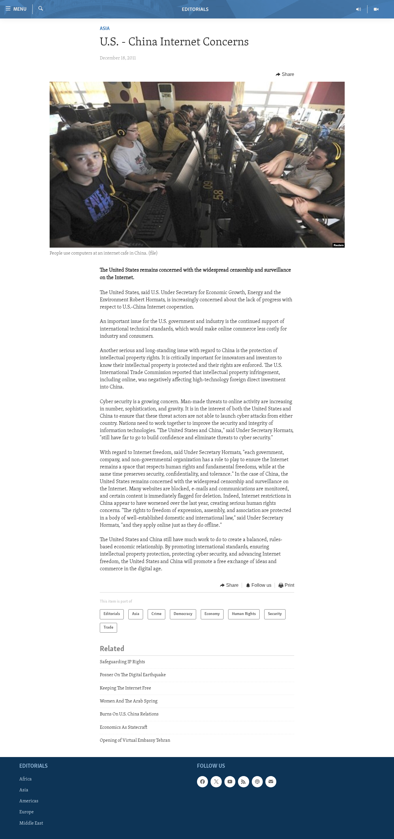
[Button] (285, 74)
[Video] (376, 9)
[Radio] (358, 9)
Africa (25, 779)
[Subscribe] (270, 781)
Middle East (31, 823)
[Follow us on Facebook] (202, 781)
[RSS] (243, 781)
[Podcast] (257, 781)
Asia (105, 28)
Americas (28, 801)
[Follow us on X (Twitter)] (216, 781)
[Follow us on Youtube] (229, 781)
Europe (26, 812)
